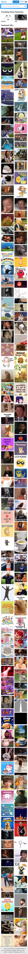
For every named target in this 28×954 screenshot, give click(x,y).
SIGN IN (22, 1)
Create (16, 1)
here (24, 952)
